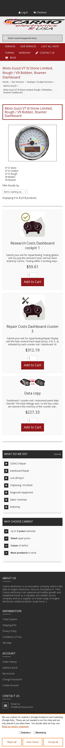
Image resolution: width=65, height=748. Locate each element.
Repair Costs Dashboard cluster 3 (32, 329)
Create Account (10, 685)
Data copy (32, 393)
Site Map (7, 642)
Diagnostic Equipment (21, 492)
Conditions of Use (12, 636)
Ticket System (9, 619)
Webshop (15, 506)
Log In (24, 12)
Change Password (12, 679)
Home (5, 81)
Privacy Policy (9, 631)
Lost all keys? (17, 478)
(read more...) (40, 601)
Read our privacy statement (15, 726)
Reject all (11, 742)
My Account (8, 673)
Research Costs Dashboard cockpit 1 (32, 245)
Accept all (53, 742)
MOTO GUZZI (10, 86)
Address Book (10, 667)
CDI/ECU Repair (18, 463)
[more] (57, 454)
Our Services (18, 81)
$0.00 (13, 57)
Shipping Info (9, 625)
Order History (9, 661)
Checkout (41, 12)
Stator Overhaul (18, 499)
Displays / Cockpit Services (39, 81)
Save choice (32, 742)
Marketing (41, 732)
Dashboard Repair (19, 470)
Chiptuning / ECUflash (21, 485)
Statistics (26, 732)
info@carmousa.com (22, 707)
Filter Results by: (10, 185)
